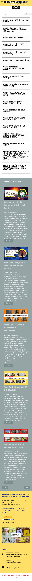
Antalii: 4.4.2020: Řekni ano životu (16, 21)
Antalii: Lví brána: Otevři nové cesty (14, 53)
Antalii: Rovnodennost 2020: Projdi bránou (13, 102)
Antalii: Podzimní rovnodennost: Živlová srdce (13, 68)
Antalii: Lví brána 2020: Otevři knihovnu (14, 45)
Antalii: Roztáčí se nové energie (14, 110)
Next (27, 487)
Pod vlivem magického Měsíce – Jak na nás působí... (14, 265)
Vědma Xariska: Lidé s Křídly (13, 144)
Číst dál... (8, 240)
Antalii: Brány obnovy (13, 38)
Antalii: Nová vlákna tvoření (16, 60)
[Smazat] (30, 14)
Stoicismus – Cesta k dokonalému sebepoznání (14, 328)
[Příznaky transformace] (16, 2)
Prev (5, 487)
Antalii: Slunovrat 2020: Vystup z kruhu (14, 118)
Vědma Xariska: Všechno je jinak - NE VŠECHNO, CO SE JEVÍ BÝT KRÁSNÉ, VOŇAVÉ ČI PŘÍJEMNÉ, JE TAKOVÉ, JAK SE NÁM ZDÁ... (16, 155)
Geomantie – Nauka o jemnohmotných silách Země (15, 205)
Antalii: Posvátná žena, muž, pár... (14, 77)
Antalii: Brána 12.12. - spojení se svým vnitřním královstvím (15, 29)
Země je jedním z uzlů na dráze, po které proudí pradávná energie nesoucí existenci (15, 167)
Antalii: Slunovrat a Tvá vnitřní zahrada (14, 126)
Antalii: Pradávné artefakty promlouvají (15, 85)
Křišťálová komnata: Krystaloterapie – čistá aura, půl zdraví (13, 135)
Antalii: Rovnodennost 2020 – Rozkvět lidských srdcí (14, 93)
